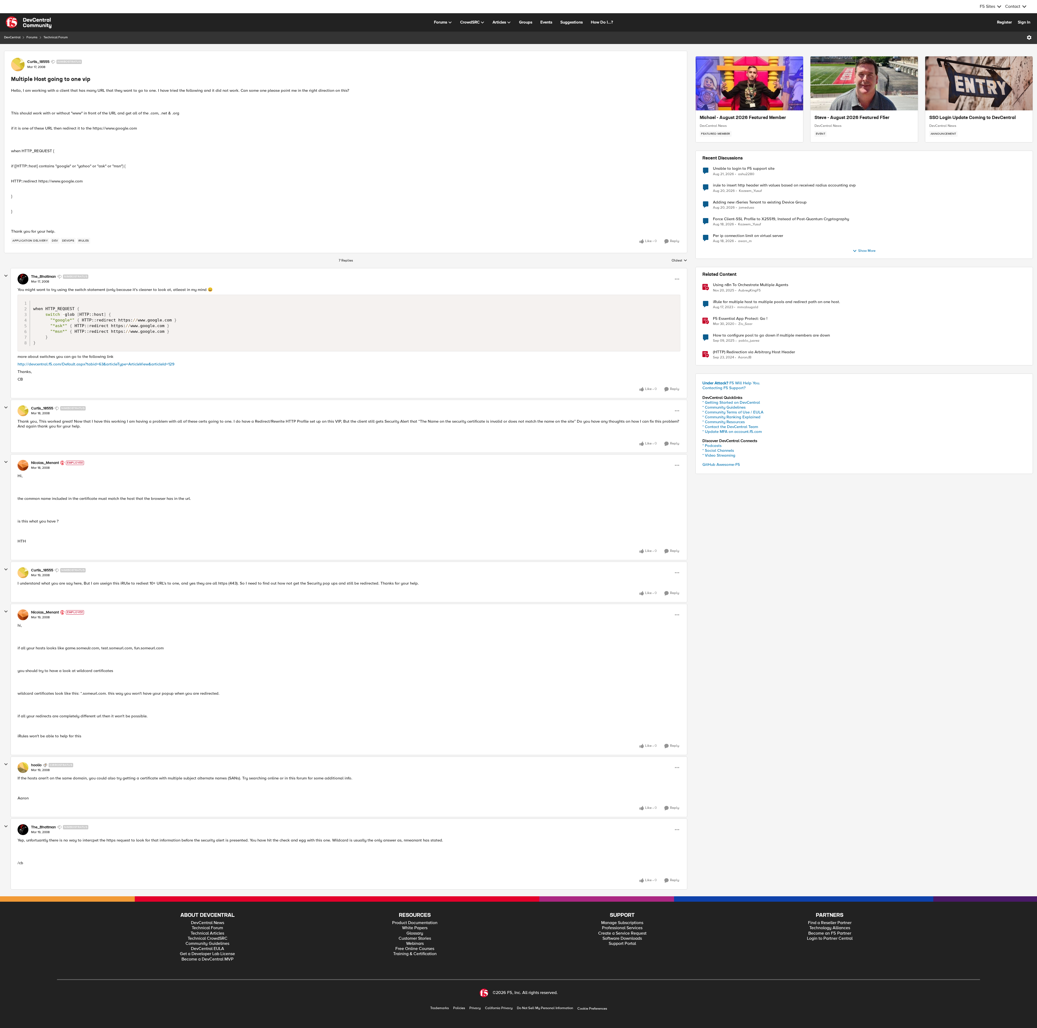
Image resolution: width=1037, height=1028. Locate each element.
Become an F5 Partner (829, 933)
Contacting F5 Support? (724, 387)
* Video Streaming (718, 455)
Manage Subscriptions (622, 922)
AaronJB (744, 357)
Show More (867, 251)
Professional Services (622, 928)
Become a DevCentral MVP (207, 959)
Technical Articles (207, 933)
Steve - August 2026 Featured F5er (852, 118)
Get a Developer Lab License (207, 953)
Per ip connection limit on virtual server (748, 235)
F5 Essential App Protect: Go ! (740, 318)
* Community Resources (723, 421)
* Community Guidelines (724, 407)
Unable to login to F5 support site (744, 168)
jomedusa (746, 208)
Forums (32, 37)
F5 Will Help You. (731, 383)
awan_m (745, 241)
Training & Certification (415, 953)
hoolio (36, 765)
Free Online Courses (414, 948)
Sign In (1024, 22)
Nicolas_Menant (45, 463)
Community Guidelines (207, 943)
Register (1004, 22)
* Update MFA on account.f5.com (732, 431)
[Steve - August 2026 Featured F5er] (864, 83)
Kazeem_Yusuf (750, 191)
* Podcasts (712, 445)
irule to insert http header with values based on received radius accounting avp (784, 185)
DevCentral (12, 37)
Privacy (475, 1008)
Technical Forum (55, 37)
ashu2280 (746, 174)
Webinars (415, 943)
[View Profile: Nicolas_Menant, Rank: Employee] (23, 465)
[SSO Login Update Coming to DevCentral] (979, 83)
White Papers (414, 928)
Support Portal (622, 943)
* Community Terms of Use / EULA (732, 412)
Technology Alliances (829, 928)
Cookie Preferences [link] (592, 1008)
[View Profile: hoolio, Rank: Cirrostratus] (23, 767)
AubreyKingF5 (749, 291)
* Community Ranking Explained (731, 417)
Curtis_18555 (38, 62)
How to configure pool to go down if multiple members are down (771, 335)
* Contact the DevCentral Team (730, 426)
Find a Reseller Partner (829, 922)
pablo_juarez (749, 341)
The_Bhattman (43, 276)
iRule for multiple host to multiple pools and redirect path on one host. (776, 302)
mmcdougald (747, 307)
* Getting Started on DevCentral (731, 402)
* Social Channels (718, 450)
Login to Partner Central (830, 938)
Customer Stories (415, 938)
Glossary (414, 933)
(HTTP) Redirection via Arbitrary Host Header (754, 352)
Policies (459, 1008)
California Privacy (499, 1008)
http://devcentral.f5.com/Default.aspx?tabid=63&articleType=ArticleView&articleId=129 (96, 364)
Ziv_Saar (745, 324)
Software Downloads (622, 938)
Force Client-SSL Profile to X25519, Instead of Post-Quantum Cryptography (781, 219)
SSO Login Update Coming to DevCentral (972, 118)
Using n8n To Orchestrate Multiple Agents (750, 285)
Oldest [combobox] (679, 261)
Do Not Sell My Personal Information (545, 1008)
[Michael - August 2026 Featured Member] (749, 83)
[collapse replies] (6, 276)
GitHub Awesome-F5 (721, 464)
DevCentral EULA (207, 948)
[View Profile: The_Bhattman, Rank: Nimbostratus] (23, 279)
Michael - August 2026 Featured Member (743, 118)
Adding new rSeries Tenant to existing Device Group (760, 202)
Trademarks (439, 1008)
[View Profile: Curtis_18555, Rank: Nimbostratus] (18, 64)
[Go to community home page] (28, 22)
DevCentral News (713, 126)
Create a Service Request (622, 933)
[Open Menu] (1029, 37)
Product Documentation (414, 922)
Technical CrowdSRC (207, 938)
